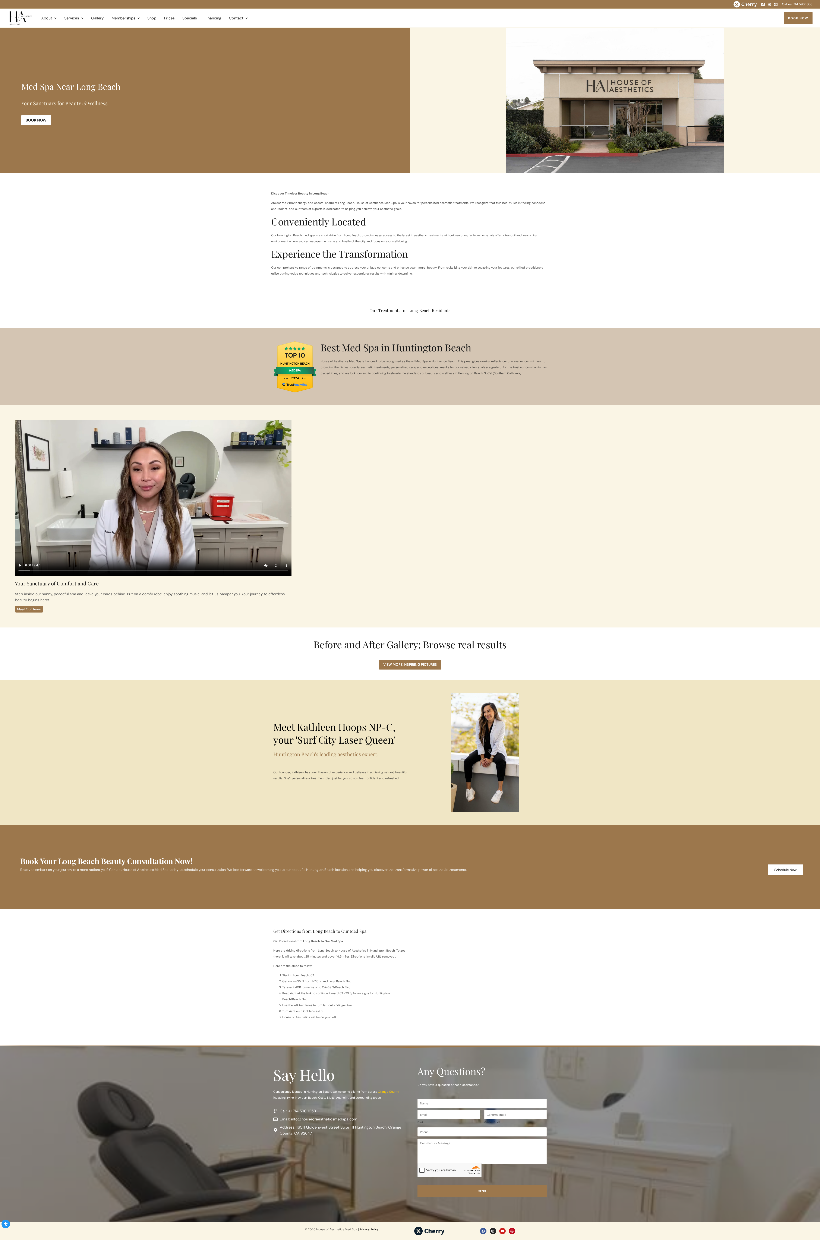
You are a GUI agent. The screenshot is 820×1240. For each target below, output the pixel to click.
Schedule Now (785, 870)
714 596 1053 (803, 4)
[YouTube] (776, 4)
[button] (54, 18)
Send (482, 1191)
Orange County (388, 1092)
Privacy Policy (369, 1229)
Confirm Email (492, 1122)
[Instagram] (769, 4)
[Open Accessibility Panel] (5, 1224)
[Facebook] (763, 4)
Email (420, 1122)
